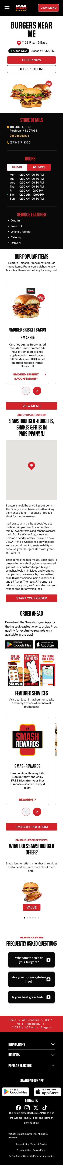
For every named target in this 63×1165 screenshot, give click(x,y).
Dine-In (17, 167)
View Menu (48, 7)
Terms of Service (38, 1144)
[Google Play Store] (19, 644)
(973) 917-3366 (20, 142)
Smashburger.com (31, 827)
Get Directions (31, 69)
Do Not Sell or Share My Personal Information (31, 1156)
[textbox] (31, 266)
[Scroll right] (37, 391)
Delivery (39, 167)
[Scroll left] (26, 391)
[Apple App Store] (45, 644)
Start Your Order (31, 598)
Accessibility (22, 1144)
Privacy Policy (30, 1117)
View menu (32, 406)
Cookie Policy (39, 1150)
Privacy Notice (24, 1150)
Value (32, 907)
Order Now (31, 60)
